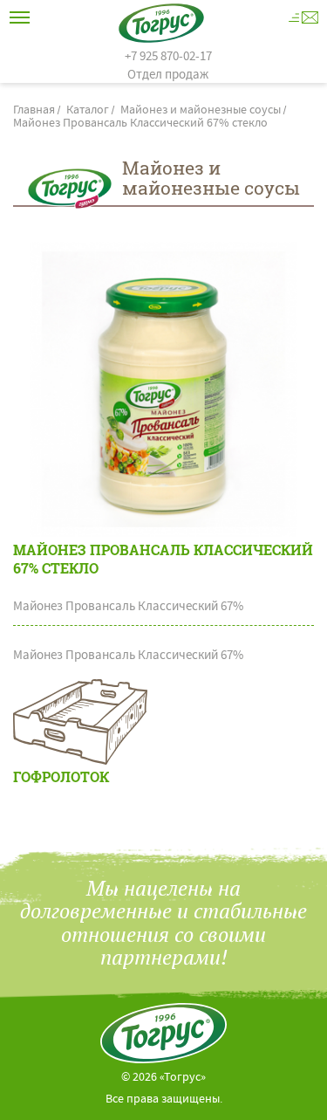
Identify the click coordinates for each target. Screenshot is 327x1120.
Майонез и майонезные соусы (200, 111)
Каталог (87, 111)
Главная (34, 111)
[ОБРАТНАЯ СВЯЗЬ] (303, 17)
